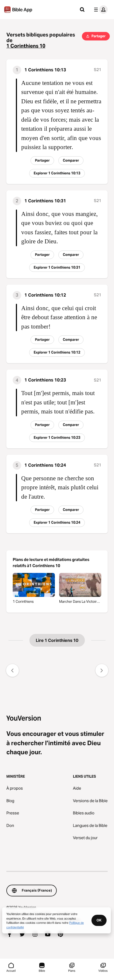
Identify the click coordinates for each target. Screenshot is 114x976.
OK (99, 920)
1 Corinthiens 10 (25, 46)
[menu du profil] (100, 9)
